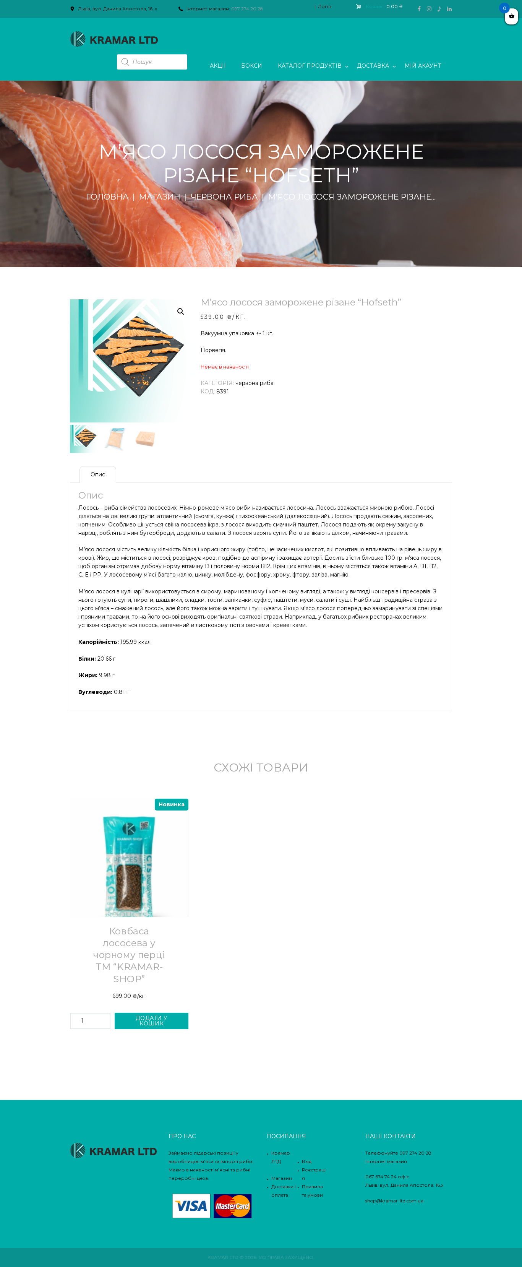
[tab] (97, 474)
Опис (98, 474)
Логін (324, 6)
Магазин (159, 197)
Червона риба (224, 197)
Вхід (306, 1161)
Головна (108, 197)
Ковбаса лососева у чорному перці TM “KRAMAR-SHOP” (129, 955)
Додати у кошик (151, 1021)
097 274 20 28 (247, 8)
